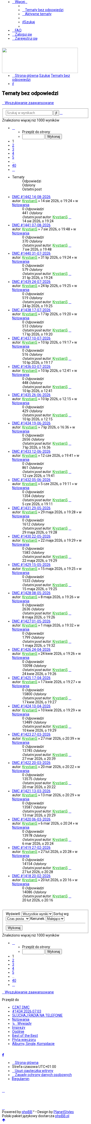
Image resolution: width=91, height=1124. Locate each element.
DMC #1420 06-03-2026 (31, 819)
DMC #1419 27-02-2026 (31, 848)
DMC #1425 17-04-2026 (31, 678)
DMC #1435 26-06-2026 (31, 395)
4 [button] (13, 153)
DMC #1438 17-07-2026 (31, 310)
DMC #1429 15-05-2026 (31, 565)
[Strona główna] (40, 72)
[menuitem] (42, 10)
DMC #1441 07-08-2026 (31, 225)
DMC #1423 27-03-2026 (31, 734)
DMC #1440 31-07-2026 (31, 253)
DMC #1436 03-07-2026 (31, 367)
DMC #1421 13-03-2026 (31, 791)
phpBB (27, 1112)
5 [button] (13, 157)
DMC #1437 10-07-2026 (31, 338)
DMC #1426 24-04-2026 (31, 650)
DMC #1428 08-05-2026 (31, 593)
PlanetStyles (64, 1112)
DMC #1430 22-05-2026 (31, 536)
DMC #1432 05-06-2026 (31, 480)
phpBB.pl (62, 1116)
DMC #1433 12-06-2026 (31, 451)
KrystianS (29, 201)
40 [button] (14, 165)
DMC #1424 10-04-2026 (31, 706)
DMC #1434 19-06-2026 (31, 423)
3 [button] (13, 149)
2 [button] (13, 145)
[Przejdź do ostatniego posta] (70, 217)
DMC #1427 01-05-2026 (31, 621)
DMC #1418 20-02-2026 (31, 876)
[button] (13, 128)
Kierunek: (38, 919)
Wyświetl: (13, 914)
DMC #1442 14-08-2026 (31, 197)
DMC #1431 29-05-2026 (31, 508)
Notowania (20, 205)
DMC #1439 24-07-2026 (31, 282)
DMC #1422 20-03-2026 (31, 763)
